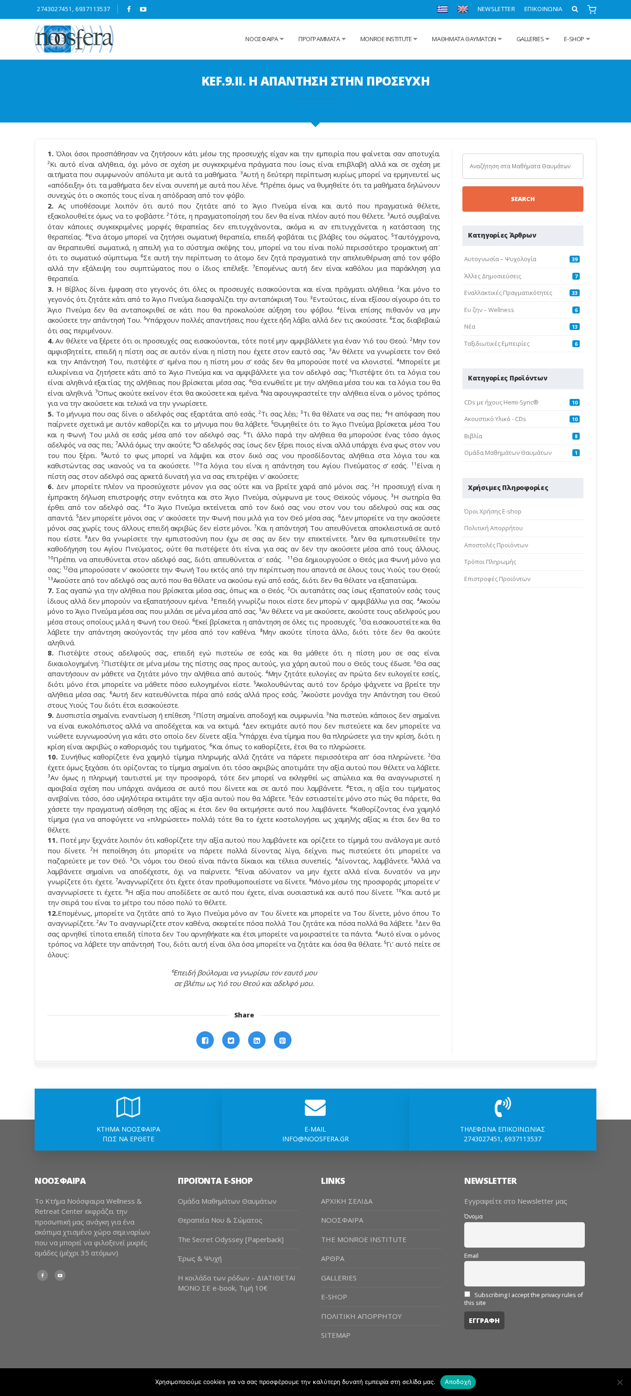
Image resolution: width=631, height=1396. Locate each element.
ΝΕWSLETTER (496, 9)
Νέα (469, 326)
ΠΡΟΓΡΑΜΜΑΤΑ (319, 39)
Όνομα (473, 1216)
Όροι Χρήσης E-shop (493, 511)
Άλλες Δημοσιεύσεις (492, 276)
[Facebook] (129, 9)
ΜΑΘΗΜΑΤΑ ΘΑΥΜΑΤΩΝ (464, 39)
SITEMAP (336, 1335)
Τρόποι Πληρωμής (490, 561)
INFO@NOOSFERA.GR (315, 1138)
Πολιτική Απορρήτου (493, 528)
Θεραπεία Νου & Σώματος (220, 1220)
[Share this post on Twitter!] (231, 1040)
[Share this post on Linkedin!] (257, 1040)
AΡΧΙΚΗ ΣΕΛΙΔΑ (346, 1201)
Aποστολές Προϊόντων (496, 545)
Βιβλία (473, 436)
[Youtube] (143, 9)
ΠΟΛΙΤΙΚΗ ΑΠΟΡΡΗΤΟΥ (361, 1316)
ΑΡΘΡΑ (332, 1258)
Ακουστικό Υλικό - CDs (495, 419)
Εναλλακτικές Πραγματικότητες (508, 292)
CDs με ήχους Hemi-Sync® (501, 402)
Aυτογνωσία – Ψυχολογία (500, 259)
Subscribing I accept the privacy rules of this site (523, 1299)
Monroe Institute (386, 39)
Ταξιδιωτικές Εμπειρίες (496, 343)
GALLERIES (530, 39)
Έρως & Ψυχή (200, 1258)
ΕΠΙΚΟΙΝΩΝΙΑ (543, 9)
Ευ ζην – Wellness (489, 310)
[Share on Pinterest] (282, 1040)
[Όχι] (619, 1382)
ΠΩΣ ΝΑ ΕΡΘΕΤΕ (128, 1138)
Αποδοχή (458, 1381)
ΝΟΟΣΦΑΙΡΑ (342, 1220)
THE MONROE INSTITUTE (364, 1239)
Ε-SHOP (574, 39)
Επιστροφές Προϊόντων (497, 579)
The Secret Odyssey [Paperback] (231, 1239)
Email (471, 1256)
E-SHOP (334, 1296)
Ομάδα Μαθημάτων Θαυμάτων (508, 452)
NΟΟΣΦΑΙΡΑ (261, 39)
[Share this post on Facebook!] (205, 1040)
